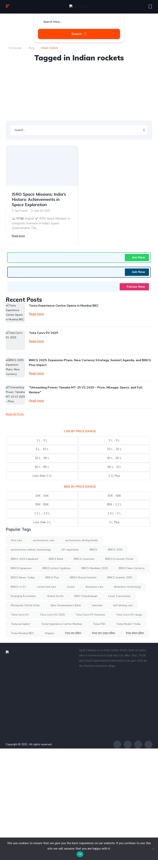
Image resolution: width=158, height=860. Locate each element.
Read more (18, 236)
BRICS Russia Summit (83, 577)
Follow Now (136, 287)
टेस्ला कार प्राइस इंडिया (103, 633)
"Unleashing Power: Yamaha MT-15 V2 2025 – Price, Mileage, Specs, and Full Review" (86, 389)
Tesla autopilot (20, 624)
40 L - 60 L (114, 458)
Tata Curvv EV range (129, 614)
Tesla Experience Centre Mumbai (61, 624)
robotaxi (97, 605)
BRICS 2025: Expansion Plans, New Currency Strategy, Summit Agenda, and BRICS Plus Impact (90, 362)
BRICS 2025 (115, 549)
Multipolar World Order (25, 605)
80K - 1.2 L (114, 504)
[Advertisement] (79, 91)
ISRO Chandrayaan (85, 596)
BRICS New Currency (132, 568)
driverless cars (94, 587)
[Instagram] (138, 745)
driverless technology (127, 587)
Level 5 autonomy (119, 596)
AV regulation (70, 549)
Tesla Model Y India (128, 624)
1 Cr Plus (114, 476)
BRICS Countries (84, 559)
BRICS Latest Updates (56, 568)
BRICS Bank (56, 559)
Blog (31, 48)
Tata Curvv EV (20, 614)
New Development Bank (66, 605)
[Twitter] (128, 745)
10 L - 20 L (114, 449)
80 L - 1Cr (114, 467)
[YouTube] (148, 745)
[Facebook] (117, 745)
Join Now (138, 257)
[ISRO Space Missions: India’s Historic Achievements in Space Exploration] (42, 166)
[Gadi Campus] (79, 6)
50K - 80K (42, 504)
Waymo (49, 633)
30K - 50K (114, 496)
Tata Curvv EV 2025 (43, 333)
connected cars (46, 587)
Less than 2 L (42, 522)
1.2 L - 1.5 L (42, 513)
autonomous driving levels (81, 540)
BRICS (93, 549)
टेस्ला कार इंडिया (73, 633)
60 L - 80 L (42, 467)
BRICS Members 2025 (95, 568)
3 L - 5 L (114, 440)
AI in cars (16, 540)
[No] (153, 849)
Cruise (71, 587)
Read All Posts (15, 414)
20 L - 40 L (42, 458)
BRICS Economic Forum (119, 559)
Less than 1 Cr (42, 476)
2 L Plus (114, 522)
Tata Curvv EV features (90, 614)
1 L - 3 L (42, 440)
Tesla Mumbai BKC (22, 633)
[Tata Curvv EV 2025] (15, 340)
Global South (55, 596)
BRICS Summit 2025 (119, 577)
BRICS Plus (52, 577)
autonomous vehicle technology (31, 549)
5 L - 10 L (42, 449)
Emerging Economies (23, 596)
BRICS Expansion (21, 568)
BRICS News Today (23, 577)
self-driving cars (123, 605)
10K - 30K (42, 496)
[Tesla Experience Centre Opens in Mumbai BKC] (15, 313)
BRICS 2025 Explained (24, 559)
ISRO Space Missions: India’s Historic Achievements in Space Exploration (39, 199)
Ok (80, 854)
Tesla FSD (99, 624)
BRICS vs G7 (18, 587)
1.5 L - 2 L (114, 513)
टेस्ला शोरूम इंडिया (135, 633)
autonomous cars (44, 540)
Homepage (15, 48)
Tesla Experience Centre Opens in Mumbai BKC (64, 306)
